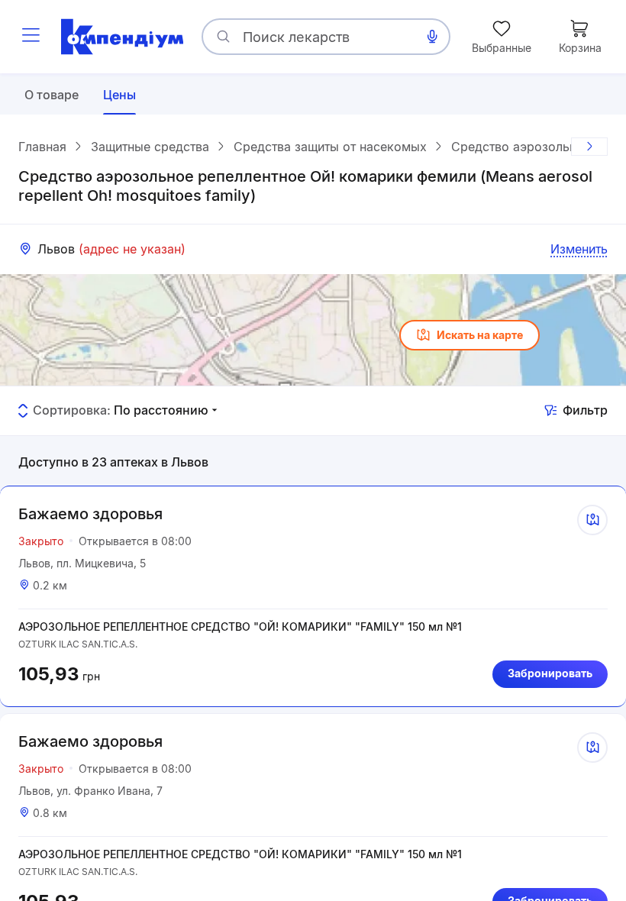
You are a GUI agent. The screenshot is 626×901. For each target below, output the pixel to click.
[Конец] (589, 146)
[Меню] (30, 36)
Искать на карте (480, 334)
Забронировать (550, 673)
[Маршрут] (592, 520)
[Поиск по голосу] (432, 36)
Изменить (579, 249)
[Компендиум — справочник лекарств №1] (122, 36)
